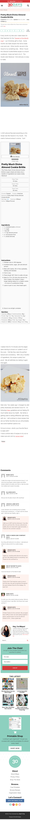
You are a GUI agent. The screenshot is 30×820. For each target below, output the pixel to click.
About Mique (15, 774)
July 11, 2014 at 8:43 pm (12, 476)
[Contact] (19, 804)
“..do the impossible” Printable (22, 691)
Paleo (8, 410)
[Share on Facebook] (3, 30)
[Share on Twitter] (7, 30)
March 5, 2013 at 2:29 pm (12, 595)
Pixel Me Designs (17, 816)
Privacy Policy (15, 777)
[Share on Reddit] (17, 30)
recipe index (19, 436)
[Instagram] (16, 804)
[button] (12, 159)
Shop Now (15, 748)
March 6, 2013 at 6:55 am (14, 551)
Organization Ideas (15, 793)
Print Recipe (16, 156)
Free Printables (15, 787)
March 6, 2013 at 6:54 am (14, 577)
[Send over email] (22, 30)
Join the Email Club (15, 800)
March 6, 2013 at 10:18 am (12, 505)
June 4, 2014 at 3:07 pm (11, 493)
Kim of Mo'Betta (12, 566)
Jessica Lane (10, 504)
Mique (10, 517)
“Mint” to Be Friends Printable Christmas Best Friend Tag (22, 709)
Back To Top (22, 813)
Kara (8, 594)
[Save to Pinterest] (12, 30)
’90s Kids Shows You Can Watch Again (8, 691)
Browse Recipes (15, 790)
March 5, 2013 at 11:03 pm (12, 538)
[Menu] (2, 5)
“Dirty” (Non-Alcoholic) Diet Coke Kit (8, 708)
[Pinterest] (13, 804)
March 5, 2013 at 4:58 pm (12, 567)
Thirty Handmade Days (15, 5)
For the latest (16, 1)
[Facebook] (10, 804)
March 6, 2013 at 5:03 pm (14, 518)
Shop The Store (15, 780)
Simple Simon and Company (16, 535)
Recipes (3, 441)
